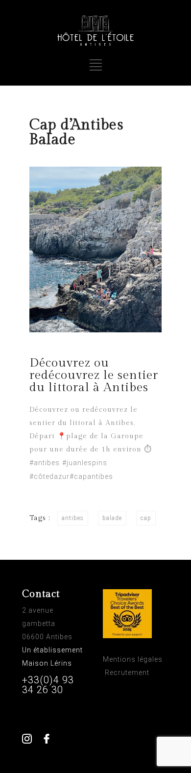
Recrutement (127, 672)
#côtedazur (49, 476)
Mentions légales (133, 659)
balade (112, 518)
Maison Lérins (48, 663)
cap (146, 518)
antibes (73, 518)
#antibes (44, 463)
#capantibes (91, 476)
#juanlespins (84, 463)
